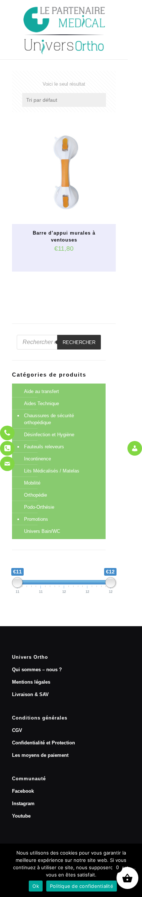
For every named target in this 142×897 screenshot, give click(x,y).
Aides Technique (41, 403)
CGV (17, 730)
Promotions (36, 519)
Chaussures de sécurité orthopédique (49, 419)
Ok (35, 886)
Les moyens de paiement (40, 755)
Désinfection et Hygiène (49, 434)
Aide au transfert (41, 391)
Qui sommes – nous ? (37, 669)
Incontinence (37, 458)
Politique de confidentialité (81, 886)
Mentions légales (31, 682)
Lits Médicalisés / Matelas (51, 471)
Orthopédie (35, 495)
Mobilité (32, 483)
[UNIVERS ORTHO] (64, 30)
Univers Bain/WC (42, 531)
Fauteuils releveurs (44, 446)
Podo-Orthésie (39, 507)
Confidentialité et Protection (43, 742)
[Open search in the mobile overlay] (59, 342)
